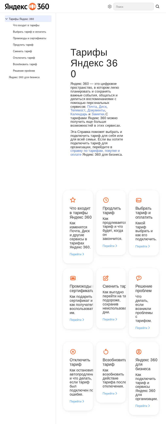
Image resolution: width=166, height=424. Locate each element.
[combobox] (134, 6)
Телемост (77, 109)
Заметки (98, 113)
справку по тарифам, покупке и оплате (95, 152)
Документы (96, 109)
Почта (92, 106)
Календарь (78, 113)
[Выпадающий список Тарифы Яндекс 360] (7, 19)
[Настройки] (109, 6)
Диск (102, 106)
